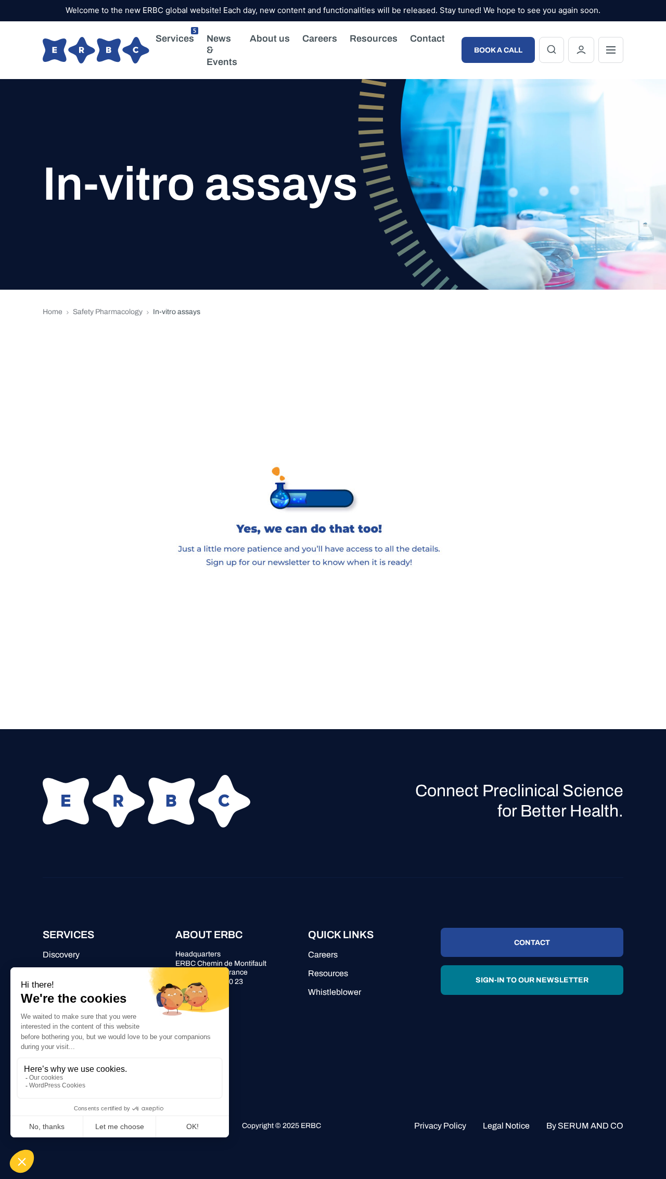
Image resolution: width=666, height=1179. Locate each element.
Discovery (61, 954)
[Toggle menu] (610, 50)
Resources (374, 38)
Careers (319, 38)
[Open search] (551, 50)
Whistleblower (334, 992)
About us (270, 38)
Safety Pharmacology (108, 312)
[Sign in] (581, 50)
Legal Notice (506, 1125)
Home (52, 312)
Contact (427, 38)
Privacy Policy (440, 1125)
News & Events (222, 50)
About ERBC (208, 934)
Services (176, 36)
